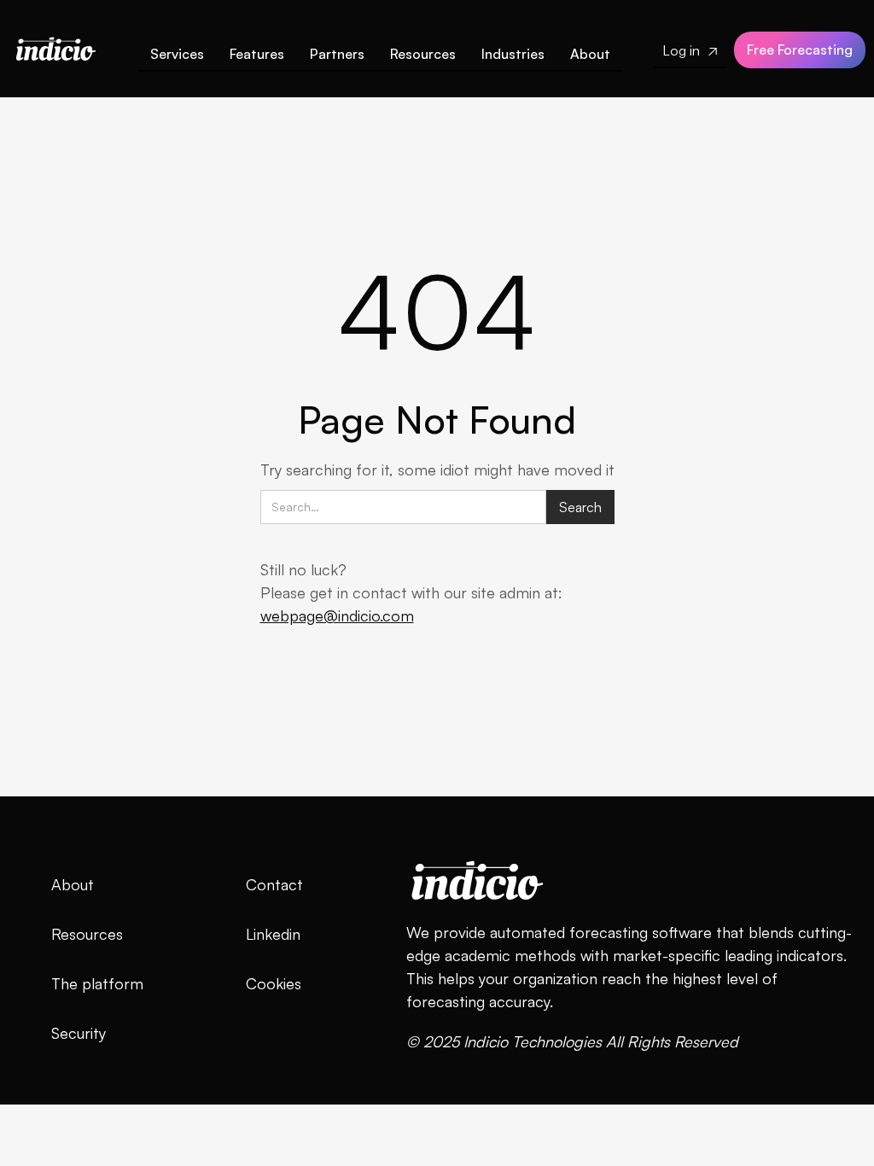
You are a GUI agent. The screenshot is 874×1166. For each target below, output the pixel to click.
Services (177, 53)
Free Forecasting (800, 49)
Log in (689, 50)
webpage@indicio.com (337, 615)
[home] (55, 44)
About (590, 53)
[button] (257, 57)
